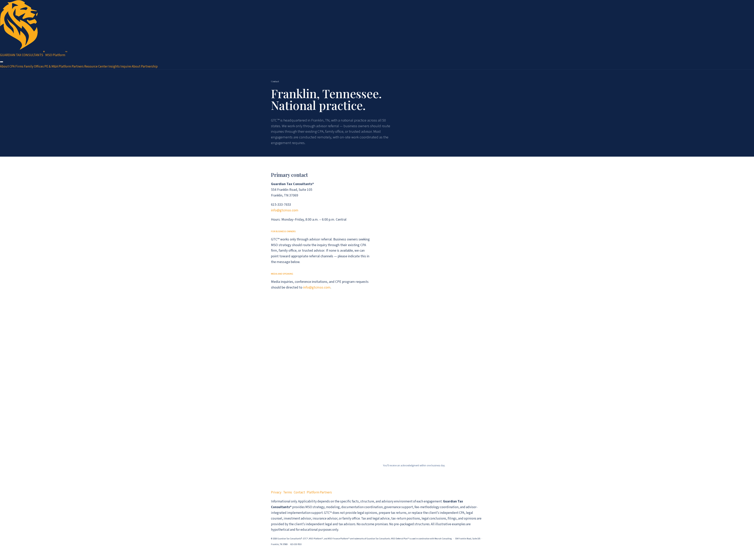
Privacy (276, 492)
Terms (287, 492)
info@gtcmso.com (284, 210)
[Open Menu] (1, 61)
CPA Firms (16, 66)
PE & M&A (51, 66)
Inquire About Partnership (139, 66)
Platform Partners (71, 66)
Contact (299, 492)
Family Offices (34, 66)
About (4, 66)
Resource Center (96, 66)
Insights (114, 66)
